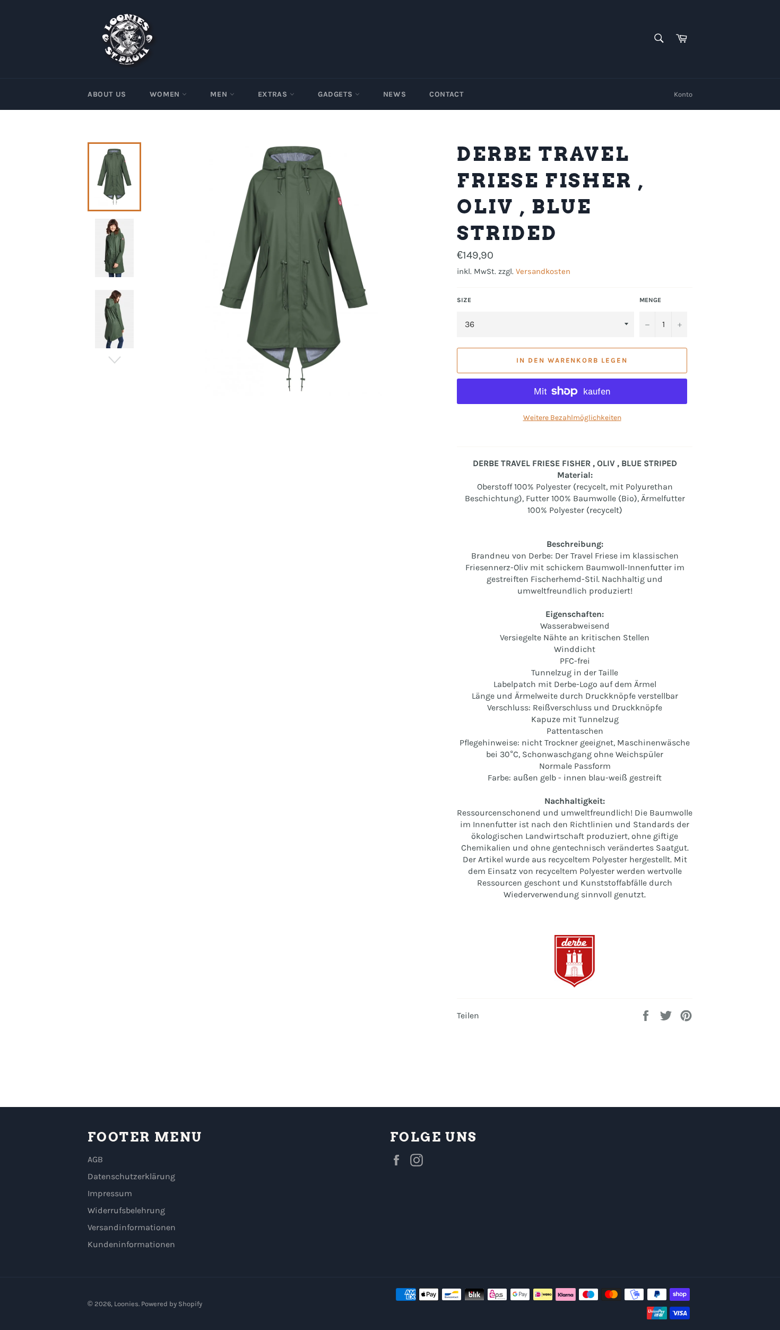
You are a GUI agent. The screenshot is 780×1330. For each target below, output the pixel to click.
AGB (95, 1159)
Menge (650, 300)
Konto (683, 94)
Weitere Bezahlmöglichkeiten (572, 417)
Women (166, 94)
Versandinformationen (132, 1227)
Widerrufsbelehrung (126, 1210)
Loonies (126, 1304)
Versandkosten (543, 271)
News (394, 94)
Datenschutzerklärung (131, 1176)
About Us (107, 94)
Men (219, 94)
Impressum (110, 1193)
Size (464, 300)
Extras (274, 94)
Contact (446, 94)
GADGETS (336, 94)
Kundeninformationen (131, 1244)
